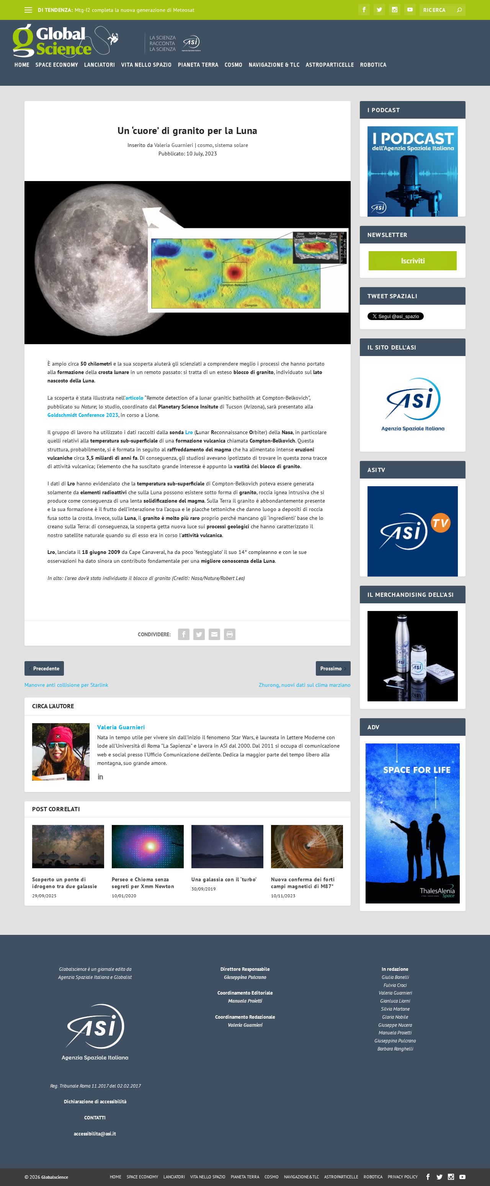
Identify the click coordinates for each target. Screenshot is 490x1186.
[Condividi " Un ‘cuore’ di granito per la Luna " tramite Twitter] (199, 634)
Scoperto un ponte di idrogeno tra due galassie (64, 883)
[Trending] (28, 10)
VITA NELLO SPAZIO (146, 65)
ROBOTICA (373, 65)
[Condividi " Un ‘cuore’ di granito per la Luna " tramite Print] (229, 634)
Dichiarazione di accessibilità (95, 1101)
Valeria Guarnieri (173, 145)
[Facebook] (364, 9)
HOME (22, 65)
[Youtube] (410, 9)
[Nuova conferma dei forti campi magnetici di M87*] (307, 846)
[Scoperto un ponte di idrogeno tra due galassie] (68, 846)
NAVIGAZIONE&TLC (301, 1176)
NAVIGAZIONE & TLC (274, 65)
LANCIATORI (99, 65)
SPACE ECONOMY (57, 65)
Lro (189, 432)
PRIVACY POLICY (403, 1176)
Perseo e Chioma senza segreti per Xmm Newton (143, 883)
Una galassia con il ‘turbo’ (224, 879)
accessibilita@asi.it (95, 1133)
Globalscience (54, 1177)
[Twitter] (379, 9)
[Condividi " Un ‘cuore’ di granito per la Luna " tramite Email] (214, 634)
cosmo (205, 145)
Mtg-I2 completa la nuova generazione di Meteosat (134, 10)
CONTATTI (95, 1117)
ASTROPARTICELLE (330, 65)
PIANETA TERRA (198, 65)
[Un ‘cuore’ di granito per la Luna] (187, 262)
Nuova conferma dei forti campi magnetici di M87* (303, 883)
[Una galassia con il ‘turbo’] (227, 846)
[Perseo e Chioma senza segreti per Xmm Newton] (148, 846)
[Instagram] (394, 9)
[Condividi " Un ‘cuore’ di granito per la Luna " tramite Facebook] (183, 634)
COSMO (234, 65)
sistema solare (231, 145)
